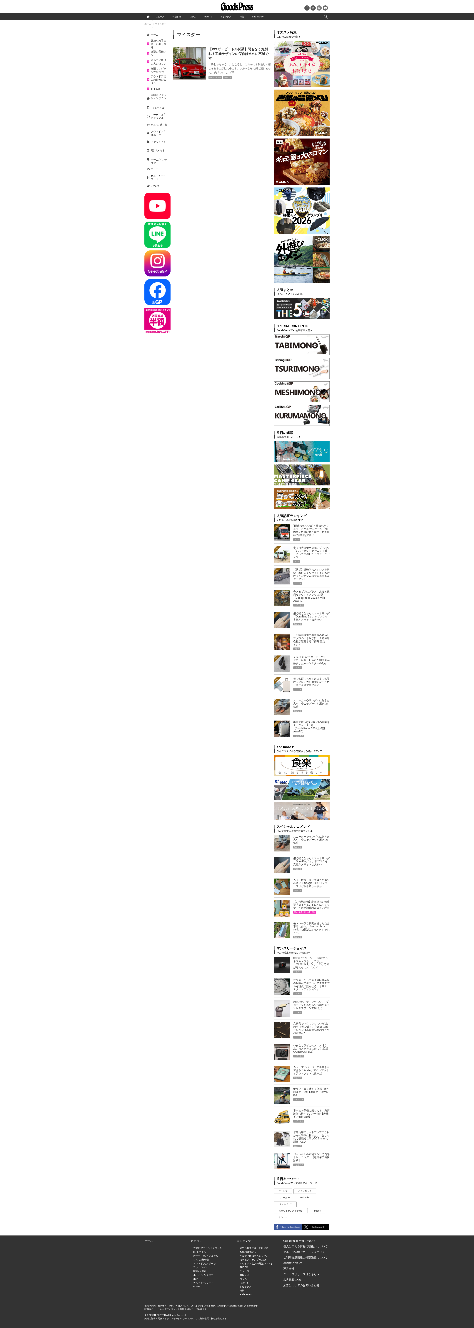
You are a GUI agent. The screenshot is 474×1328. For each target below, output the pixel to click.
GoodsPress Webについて (299, 1241)
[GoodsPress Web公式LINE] (157, 235)
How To (208, 16)
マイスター (160, 24)
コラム (193, 16)
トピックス (225, 16)
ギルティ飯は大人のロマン (158, 62)
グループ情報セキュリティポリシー (305, 1252)
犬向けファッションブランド (158, 98)
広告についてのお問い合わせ (301, 1285)
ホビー (154, 168)
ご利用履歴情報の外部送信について (305, 1257)
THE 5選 (155, 89)
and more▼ (258, 16)
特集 (242, 16)
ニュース (160, 16)
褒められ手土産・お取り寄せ (158, 44)
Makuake (304, 1197)
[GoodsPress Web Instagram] (157, 263)
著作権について (293, 1263)
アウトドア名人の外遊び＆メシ (158, 80)
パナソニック (304, 1191)
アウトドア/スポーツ (158, 133)
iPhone (317, 1211)
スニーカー (284, 1197)
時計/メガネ (158, 150)
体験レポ (177, 16)
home (148, 16)
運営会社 (288, 1268)
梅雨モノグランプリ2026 (158, 70)
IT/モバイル (158, 107)
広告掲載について (294, 1279)
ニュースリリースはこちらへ (301, 1274)
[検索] (326, 16)
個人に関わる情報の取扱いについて (305, 1246)
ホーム (147, 24)
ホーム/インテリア (159, 161)
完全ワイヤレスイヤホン (291, 1211)
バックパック (285, 1204)
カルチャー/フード (158, 177)
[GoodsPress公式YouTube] (157, 206)
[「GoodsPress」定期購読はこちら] (157, 321)
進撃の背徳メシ (158, 53)
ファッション (158, 141)
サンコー (283, 1217)
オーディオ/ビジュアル (158, 116)
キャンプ (283, 1191)
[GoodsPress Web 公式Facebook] (157, 292)
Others (155, 185)
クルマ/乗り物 (159, 124)
